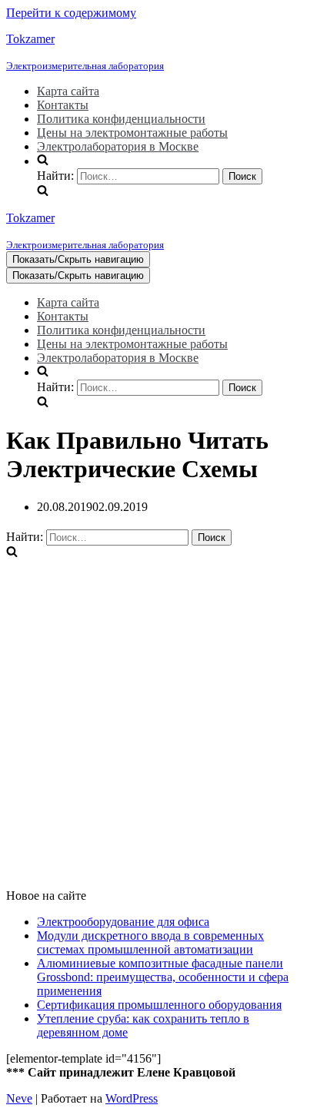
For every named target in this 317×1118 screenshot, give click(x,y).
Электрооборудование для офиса (123, 921)
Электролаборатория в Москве (118, 146)
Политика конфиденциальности (121, 118)
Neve (19, 1098)
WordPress (131, 1098)
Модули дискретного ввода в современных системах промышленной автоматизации (150, 942)
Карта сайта (68, 91)
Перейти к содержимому (71, 12)
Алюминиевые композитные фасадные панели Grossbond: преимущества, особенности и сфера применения (163, 977)
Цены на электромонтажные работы (132, 132)
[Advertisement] (158, 718)
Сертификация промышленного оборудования (159, 1004)
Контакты (62, 104)
